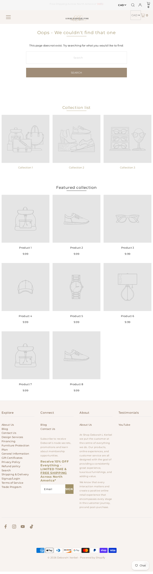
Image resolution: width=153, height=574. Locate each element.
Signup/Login (11, 478)
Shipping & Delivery (15, 474)
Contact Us (9, 432)
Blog (5, 428)
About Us (8, 424)
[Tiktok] (31, 527)
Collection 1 (25, 167)
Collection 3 (127, 167)
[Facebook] (6, 527)
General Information (15, 453)
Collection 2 (76, 167)
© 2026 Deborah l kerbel (63, 557)
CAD (121, 5)
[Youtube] (23, 527)
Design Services (12, 437)
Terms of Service (12, 482)
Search (6, 470)
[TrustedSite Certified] (76, 539)
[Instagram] (14, 527)
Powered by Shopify (92, 557)
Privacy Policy (11, 462)
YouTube (124, 424)
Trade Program (12, 486)
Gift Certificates (12, 457)
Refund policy (11, 466)
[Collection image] (25, 139)
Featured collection (76, 187)
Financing (9, 441)
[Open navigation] (8, 17)
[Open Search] (132, 5)
